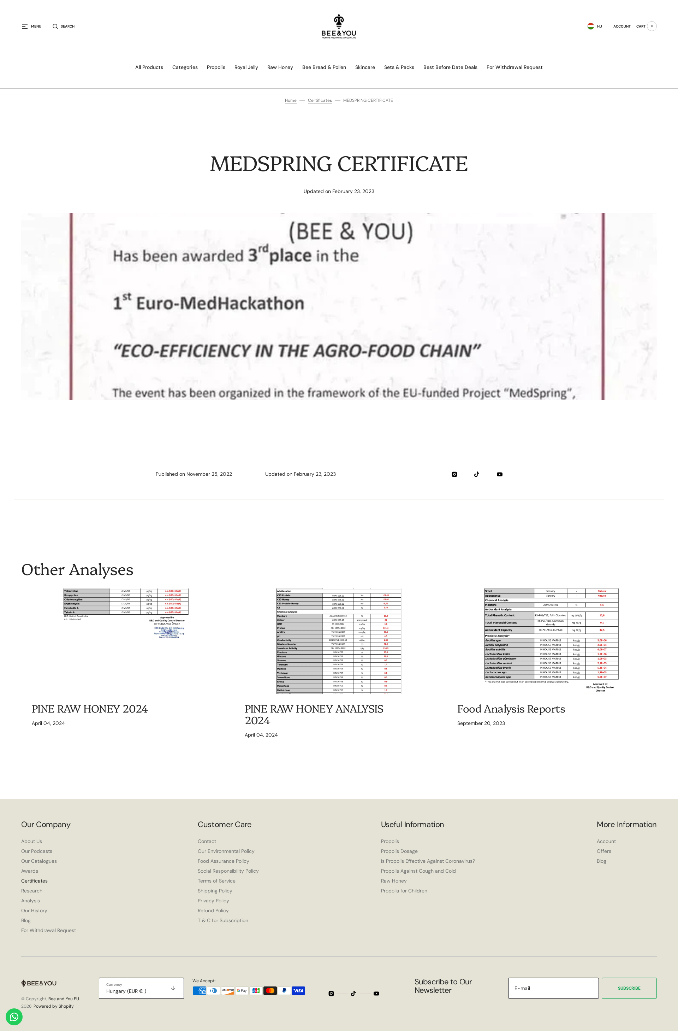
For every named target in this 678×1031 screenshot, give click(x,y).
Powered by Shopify (54, 1006)
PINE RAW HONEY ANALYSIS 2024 (314, 714)
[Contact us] (14, 1016)
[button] (64, 26)
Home (291, 100)
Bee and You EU (63, 999)
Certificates (320, 100)
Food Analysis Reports (511, 708)
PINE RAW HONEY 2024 (90, 708)
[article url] (126, 641)
